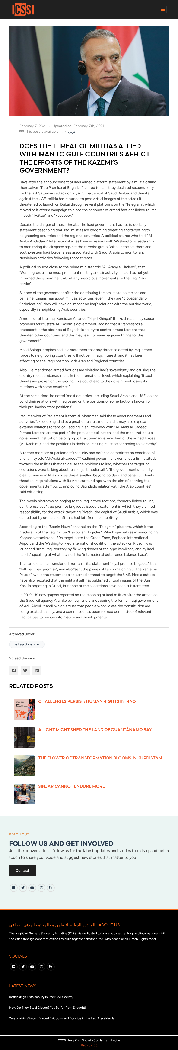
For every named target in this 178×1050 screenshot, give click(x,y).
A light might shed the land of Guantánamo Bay (95, 729)
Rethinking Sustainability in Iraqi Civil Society (41, 997)
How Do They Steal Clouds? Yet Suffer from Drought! (47, 1008)
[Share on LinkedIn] (36, 670)
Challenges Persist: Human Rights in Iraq (87, 701)
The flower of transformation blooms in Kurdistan (100, 757)
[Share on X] (25, 670)
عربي (72, 131)
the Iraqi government (26, 644)
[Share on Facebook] (13, 670)
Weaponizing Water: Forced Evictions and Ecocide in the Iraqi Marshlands (61, 1018)
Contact (22, 870)
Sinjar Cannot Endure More (71, 786)
